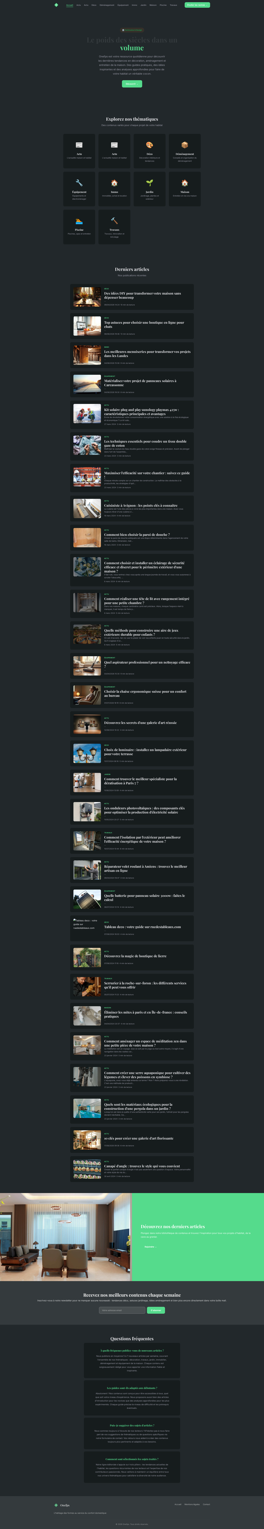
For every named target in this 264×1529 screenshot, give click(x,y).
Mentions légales (192, 1504)
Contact (206, 1504)
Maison (153, 5)
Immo (134, 5)
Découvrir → (132, 84)
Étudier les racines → (197, 5)
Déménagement (107, 5)
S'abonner (156, 1310)
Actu (78, 5)
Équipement (123, 5)
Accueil (69, 5)
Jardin (143, 5)
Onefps (65, 1505)
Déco (94, 5)
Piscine (163, 5)
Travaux (173, 5)
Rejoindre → (151, 1246)
